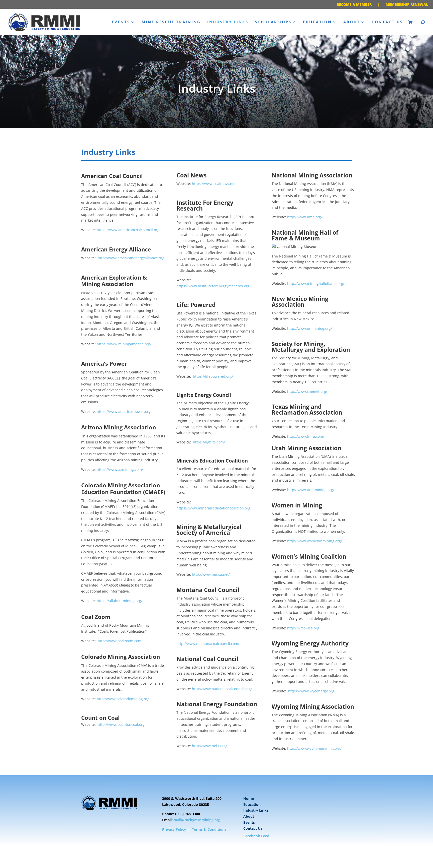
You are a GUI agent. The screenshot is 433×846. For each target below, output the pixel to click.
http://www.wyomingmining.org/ (314, 748)
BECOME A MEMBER (354, 4)
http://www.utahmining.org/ (310, 489)
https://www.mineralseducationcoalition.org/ (214, 508)
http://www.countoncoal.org (121, 724)
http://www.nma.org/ (304, 217)
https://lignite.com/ (209, 442)
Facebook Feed (256, 835)
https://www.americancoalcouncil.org (128, 229)
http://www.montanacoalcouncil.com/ (207, 643)
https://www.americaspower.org (124, 411)
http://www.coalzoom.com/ (120, 640)
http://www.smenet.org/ (307, 391)
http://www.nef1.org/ (209, 745)
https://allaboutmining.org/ (119, 600)
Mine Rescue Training (171, 22)
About (351, 22)
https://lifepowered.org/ (213, 376)
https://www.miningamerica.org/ (124, 344)
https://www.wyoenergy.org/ (312, 691)
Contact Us (387, 22)
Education (317, 22)
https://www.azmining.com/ (120, 469)
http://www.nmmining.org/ (309, 328)
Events (121, 22)
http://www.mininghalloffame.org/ (315, 283)
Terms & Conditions (209, 829)
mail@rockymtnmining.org (197, 819)
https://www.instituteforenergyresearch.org (213, 286)
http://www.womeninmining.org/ (314, 541)
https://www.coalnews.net (214, 183)
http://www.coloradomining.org (123, 698)
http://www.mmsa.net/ (211, 574)
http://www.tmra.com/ (305, 436)
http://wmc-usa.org (303, 628)
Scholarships (273, 22)
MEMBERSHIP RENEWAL (407, 4)
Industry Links (227, 22)
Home (248, 798)
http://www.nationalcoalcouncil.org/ (222, 688)
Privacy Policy (174, 829)
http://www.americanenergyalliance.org (131, 257)
